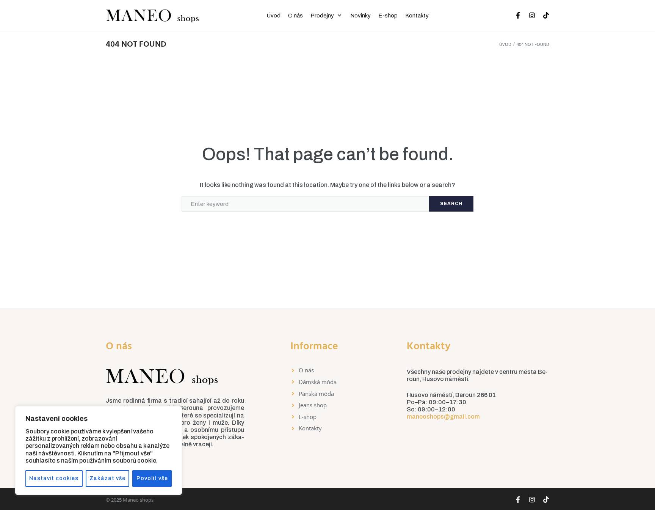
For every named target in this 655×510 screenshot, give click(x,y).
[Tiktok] (546, 15)
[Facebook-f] (518, 15)
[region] (98, 450)
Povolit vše (152, 478)
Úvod (505, 44)
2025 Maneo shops (132, 499)
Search (451, 203)
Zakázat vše (107, 478)
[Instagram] (532, 15)
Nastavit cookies (53, 478)
